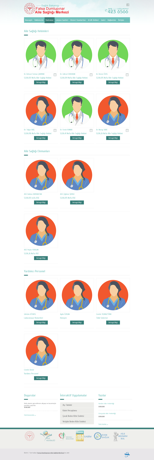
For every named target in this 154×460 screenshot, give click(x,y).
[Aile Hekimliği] (48, 436)
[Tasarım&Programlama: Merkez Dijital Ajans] (127, 457)
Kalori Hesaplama (70, 410)
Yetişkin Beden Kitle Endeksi (74, 421)
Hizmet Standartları (78, 20)
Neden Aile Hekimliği (106, 403)
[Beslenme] (66, 436)
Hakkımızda (38, 20)
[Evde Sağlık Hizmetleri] (102, 436)
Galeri (103, 20)
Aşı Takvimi (67, 405)
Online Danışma (55, 73)
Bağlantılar (112, 20)
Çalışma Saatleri (62, 20)
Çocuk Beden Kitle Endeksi (73, 416)
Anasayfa (28, 20)
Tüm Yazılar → (103, 424)
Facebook (127, 3)
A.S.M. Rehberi (93, 20)
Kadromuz (49, 20)
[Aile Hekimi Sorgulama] (120, 436)
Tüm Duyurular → (30, 415)
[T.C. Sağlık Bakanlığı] (30, 436)
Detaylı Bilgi (40, 82)
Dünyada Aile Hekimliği (107, 413)
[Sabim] (84, 436)
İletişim (121, 20)
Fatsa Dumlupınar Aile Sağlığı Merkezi (50, 453)
